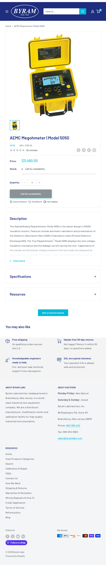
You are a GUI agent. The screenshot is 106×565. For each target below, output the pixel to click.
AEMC (12, 145)
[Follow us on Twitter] (13, 536)
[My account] (92, 11)
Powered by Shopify (15, 556)
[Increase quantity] (39, 182)
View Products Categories (20, 458)
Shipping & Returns (16, 488)
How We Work (13, 483)
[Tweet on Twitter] (89, 150)
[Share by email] (94, 150)
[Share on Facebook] (78, 150)
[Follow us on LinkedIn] (23, 536)
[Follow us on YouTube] (18, 536)
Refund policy (13, 512)
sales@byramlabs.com (70, 438)
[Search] (82, 11)
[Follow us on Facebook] (7, 536)
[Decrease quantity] (25, 182)
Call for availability (31, 193)
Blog (8, 517)
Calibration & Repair (16, 468)
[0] (98, 11)
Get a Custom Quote (53, 312)
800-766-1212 (73, 425)
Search (9, 463)
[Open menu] (7, 11)
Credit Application (15, 502)
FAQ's (8, 473)
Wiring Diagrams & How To (20, 497)
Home (8, 26)
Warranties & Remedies (18, 492)
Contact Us (12, 478)
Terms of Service (15, 507)
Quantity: (15, 182)
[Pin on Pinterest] (84, 150)
